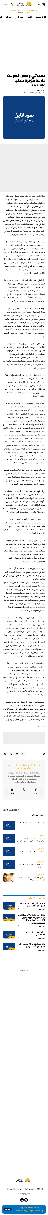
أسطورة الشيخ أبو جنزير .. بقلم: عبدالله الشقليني (32, 852)
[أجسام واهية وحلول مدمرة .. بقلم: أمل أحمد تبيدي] (9, 906)
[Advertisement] (24, 45)
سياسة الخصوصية (37, 1210)
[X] (24, 791)
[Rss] (22, 1200)
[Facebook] (36, 791)
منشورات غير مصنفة (9, 920)
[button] (7, 1209)
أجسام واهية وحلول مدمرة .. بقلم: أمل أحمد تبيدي (32, 904)
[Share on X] (22, 753)
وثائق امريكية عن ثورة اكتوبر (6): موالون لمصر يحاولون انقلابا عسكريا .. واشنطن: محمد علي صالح (31, 919)
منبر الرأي (11, 908)
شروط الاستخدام (22, 1210)
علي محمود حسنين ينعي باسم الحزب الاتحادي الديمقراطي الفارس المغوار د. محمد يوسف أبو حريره (30, 840)
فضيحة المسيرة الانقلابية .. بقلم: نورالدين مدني (32, 822)
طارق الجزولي (41, 909)
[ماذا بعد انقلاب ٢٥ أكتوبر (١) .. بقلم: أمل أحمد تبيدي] (9, 946)
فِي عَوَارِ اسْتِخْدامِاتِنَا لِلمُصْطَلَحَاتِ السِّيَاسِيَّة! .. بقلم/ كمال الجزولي (32, 866)
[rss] (12, 791)
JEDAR (20, 1193)
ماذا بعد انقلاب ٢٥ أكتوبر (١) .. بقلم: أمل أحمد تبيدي (32, 945)
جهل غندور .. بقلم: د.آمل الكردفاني (34, 933)
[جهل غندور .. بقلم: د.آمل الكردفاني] (9, 934)
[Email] (16, 753)
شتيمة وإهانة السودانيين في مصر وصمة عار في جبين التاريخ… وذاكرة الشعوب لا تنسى (31, 879)
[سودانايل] (25, 4)
